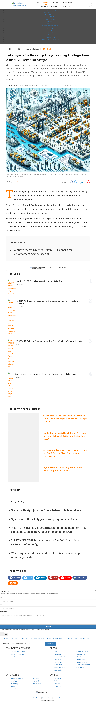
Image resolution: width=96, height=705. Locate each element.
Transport (50, 37)
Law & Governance (50, 26)
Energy (50, 21)
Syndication (15, 657)
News (18, 49)
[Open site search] (90, 5)
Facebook (16, 578)
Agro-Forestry (50, 10)
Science (50, 30)
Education (50, 19)
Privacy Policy (58, 698)
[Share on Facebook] (71, 182)
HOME (6, 639)
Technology (50, 15)
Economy (50, 17)
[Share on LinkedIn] (82, 182)
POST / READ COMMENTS (54, 267)
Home (9, 49)
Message (3, 612)
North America (81, 662)
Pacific (56, 652)
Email (2, 604)
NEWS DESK (46, 2)
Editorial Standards (18, 652)
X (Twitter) (58, 681)
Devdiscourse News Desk (14, 85)
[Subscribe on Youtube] (88, 182)
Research (36, 681)
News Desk (37, 684)
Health (50, 28)
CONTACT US (85, 639)
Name (2, 597)
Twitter (29, 578)
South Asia (58, 654)
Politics (50, 24)
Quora (54, 578)
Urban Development (50, 39)
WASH (50, 42)
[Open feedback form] (6, 634)
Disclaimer (37, 698)
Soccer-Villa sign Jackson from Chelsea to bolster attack (46, 510)
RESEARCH (56, 2)
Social (50, 33)
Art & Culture (50, 12)
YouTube (57, 684)
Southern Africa (82, 652)
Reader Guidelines (17, 654)
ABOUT (14, 639)
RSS (14, 583)
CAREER (24, 639)
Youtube (67, 578)
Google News (81, 577)
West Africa (80, 654)
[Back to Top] (2, 634)
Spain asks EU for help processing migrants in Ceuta (44, 519)
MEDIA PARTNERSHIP (55, 639)
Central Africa (59, 667)
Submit (48, 627)
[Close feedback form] (95, 591)
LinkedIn (42, 578)
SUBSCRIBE (50, 644)
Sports (50, 35)
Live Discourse (16, 689)
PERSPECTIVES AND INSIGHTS (50, 6)
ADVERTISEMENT (37, 639)
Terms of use (47, 698)
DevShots (36, 678)
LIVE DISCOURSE (68, 2)
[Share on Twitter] (76, 182)
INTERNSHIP (72, 639)
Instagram (58, 686)
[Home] (38, 3)
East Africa (58, 670)
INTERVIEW (66, 6)
